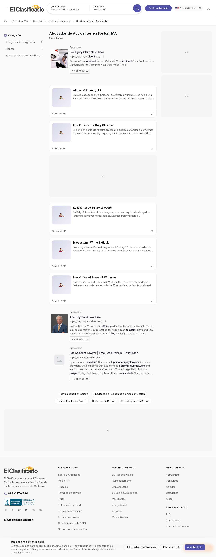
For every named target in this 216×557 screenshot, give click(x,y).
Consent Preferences (178, 526)
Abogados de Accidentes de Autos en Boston (119, 393)
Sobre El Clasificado (69, 474)
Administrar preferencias (141, 547)
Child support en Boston (74, 393)
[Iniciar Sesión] (208, 8)
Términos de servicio (70, 492)
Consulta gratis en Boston (135, 400)
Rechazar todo (171, 547)
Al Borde (117, 511)
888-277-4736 (18, 493)
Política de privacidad (70, 511)
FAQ (168, 514)
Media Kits (64, 480)
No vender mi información (72, 529)
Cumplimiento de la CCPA (72, 523)
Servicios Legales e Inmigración (53, 21)
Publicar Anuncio (158, 8)
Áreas (169, 498)
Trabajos (63, 486)
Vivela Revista (120, 517)
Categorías (172, 492)
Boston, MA (21, 21)
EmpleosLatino (120, 486)
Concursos (172, 480)
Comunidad (172, 474)
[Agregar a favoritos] (152, 114)
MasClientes (119, 498)
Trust (61, 498)
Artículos (171, 486)
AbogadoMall (119, 505)
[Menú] (5, 8)
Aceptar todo (194, 547)
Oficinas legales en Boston (71, 400)
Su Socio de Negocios (124, 492)
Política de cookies (68, 517)
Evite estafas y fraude (70, 505)
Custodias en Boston (103, 400)
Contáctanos (173, 520)
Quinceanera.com (122, 480)
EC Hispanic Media (122, 474)
